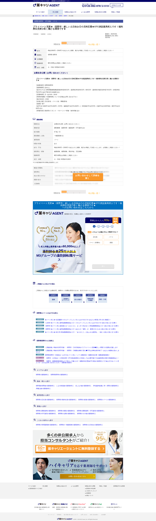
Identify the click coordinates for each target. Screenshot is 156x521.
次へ (103, 266)
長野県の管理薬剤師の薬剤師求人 (47, 425)
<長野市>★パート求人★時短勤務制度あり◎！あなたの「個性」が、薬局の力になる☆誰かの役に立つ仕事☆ (80, 329)
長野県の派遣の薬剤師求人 (87, 399)
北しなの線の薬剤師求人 (83, 386)
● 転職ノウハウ (89, 495)
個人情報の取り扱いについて (71, 514)
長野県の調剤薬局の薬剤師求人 (46, 411)
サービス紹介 (40, 12)
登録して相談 (115, 12)
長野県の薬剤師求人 (42, 374)
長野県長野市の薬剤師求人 (59, 374)
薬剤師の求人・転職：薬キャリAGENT (43, 15)
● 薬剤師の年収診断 (90, 488)
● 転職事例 (88, 493)
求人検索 (55, 12)
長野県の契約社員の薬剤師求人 (66, 399)
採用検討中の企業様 (119, 486)
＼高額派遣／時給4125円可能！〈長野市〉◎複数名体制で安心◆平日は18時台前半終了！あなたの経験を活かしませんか (77, 351)
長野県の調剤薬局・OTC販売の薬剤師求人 (90, 411)
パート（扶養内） (95, 242)
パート (111, 237)
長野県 (60, 15)
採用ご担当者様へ (94, 514)
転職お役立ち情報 (100, 12)
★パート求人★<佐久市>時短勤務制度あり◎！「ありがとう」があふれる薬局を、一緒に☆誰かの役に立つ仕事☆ (82, 332)
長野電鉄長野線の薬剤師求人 (45, 386)
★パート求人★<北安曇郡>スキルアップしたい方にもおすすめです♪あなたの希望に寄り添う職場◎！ (78, 320)
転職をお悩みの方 (70, 12)
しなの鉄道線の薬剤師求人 (65, 386)
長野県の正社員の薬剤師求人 (45, 399)
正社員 (95, 237)
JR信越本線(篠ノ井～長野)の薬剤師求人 (106, 386)
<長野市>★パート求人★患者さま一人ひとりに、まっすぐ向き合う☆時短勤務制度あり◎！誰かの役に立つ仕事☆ (82, 326)
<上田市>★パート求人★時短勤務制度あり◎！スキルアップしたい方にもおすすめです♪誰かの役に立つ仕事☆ (81, 323)
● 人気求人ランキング (91, 491)
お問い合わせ (84, 514)
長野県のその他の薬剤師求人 (86, 413)
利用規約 (59, 514)
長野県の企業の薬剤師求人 (66, 413)
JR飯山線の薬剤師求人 (43, 388)
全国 (56, 15)
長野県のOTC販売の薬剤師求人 (46, 413)
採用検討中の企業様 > (116, 6)
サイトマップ (51, 514)
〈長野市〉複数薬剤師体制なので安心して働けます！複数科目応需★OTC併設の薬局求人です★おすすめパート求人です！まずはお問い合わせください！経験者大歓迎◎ (77, 361)
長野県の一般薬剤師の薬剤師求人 (70, 425)
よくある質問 (85, 12)
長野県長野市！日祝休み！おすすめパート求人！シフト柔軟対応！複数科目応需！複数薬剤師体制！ (77, 355)
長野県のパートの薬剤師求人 (106, 399)
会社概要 (103, 514)
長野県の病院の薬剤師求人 (66, 411)
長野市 (65, 15)
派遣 (111, 242)
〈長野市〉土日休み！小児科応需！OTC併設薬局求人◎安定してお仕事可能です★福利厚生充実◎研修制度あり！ (82, 358)
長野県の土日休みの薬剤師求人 (93, 425)
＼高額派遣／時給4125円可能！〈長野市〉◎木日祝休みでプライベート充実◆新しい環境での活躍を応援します (81, 347)
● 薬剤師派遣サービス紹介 (35, 488)
